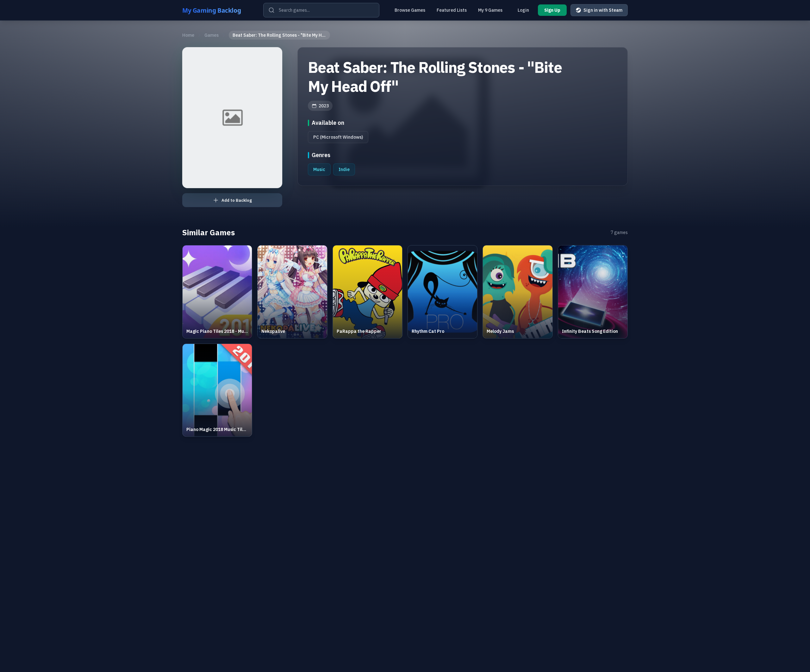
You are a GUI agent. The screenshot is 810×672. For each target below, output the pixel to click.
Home (188, 35)
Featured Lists (452, 10)
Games (211, 35)
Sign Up (552, 10)
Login (523, 10)
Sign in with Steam (602, 10)
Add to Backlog (236, 200)
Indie (344, 169)
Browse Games (410, 10)
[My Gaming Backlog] (217, 10)
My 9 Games (490, 10)
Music (319, 169)
